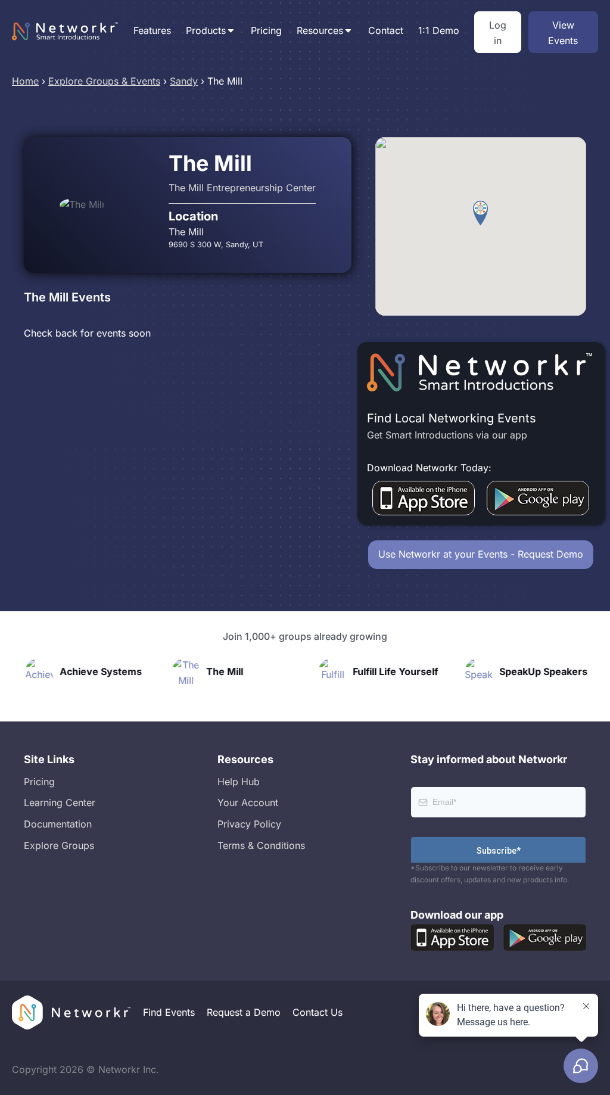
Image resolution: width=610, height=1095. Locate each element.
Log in (497, 32)
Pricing (266, 30)
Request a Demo (244, 1012)
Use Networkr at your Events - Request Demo (480, 554)
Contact (385, 30)
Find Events (169, 1012)
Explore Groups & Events (104, 81)
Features (152, 30)
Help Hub (238, 782)
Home (25, 81)
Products (206, 30)
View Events (563, 32)
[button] (480, 213)
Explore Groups (59, 845)
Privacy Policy (249, 824)
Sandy (184, 81)
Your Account (247, 802)
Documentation (58, 824)
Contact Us (317, 1012)
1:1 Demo (438, 30)
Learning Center (59, 802)
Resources (320, 30)
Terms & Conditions (261, 845)
